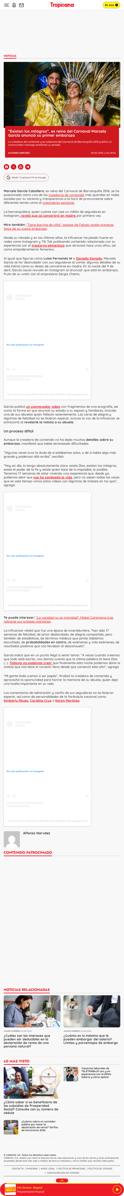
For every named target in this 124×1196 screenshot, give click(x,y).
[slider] (62, 1183)
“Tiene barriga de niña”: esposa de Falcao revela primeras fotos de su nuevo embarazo (59, 227)
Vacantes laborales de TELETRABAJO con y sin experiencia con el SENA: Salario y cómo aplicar (96, 1073)
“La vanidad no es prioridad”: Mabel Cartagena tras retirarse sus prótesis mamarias (58, 619)
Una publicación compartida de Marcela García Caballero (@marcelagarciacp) (47, 394)
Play (117, 1189)
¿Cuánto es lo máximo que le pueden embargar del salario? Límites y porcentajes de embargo (90, 1039)
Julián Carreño (12, 1031)
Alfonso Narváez (19, 152)
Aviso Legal (48, 1168)
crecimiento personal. (59, 203)
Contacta (18, 1168)
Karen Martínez (67, 700)
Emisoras (32, 1168)
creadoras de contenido (66, 195)
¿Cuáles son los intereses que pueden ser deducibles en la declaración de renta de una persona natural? (27, 1041)
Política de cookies (100, 1168)
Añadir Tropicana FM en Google (29, 177)
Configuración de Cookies (63, 1172)
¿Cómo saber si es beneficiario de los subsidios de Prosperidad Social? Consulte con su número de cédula (31, 1107)
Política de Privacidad (71, 1168)
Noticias (10, 56)
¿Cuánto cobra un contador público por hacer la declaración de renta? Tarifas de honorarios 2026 (39, 1126)
